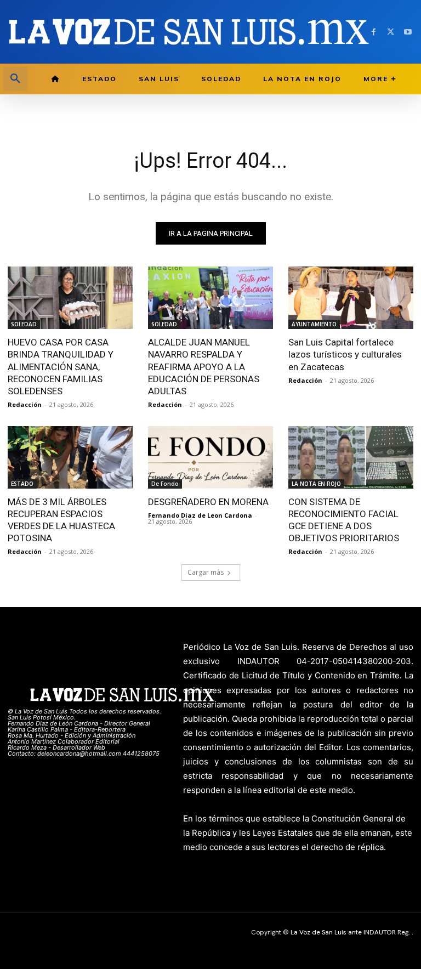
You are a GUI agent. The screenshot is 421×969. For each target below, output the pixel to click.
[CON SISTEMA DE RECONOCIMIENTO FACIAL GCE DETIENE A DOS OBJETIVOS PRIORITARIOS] (350, 457)
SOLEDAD (24, 324)
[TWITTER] (390, 32)
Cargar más (205, 572)
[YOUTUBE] (407, 32)
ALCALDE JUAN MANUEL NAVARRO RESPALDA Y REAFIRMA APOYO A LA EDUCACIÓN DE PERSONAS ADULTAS (203, 366)
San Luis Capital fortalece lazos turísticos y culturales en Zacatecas (345, 354)
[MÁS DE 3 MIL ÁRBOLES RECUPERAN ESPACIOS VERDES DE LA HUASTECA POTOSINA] (70, 457)
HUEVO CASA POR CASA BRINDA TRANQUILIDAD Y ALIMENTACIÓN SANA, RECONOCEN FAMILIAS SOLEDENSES (60, 366)
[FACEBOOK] (373, 32)
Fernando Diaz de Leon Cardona (200, 515)
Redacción (25, 404)
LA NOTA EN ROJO (316, 484)
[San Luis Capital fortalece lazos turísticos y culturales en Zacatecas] (350, 298)
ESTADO (22, 484)
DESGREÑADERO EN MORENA (208, 501)
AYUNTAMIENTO (314, 324)
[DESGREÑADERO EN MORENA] (210, 457)
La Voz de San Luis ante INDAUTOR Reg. (351, 932)
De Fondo (165, 484)
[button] (15, 79)
